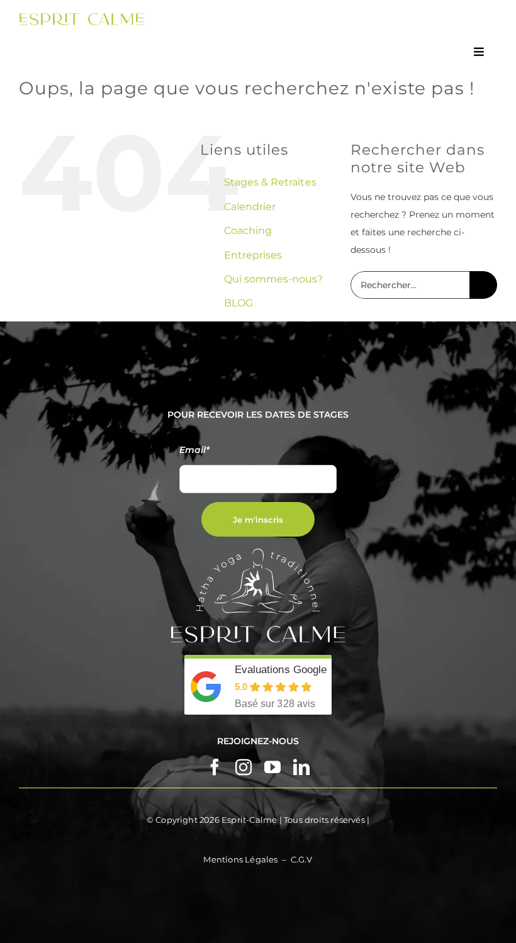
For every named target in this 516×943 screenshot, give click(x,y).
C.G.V (302, 859)
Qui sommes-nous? (273, 279)
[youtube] (272, 767)
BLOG (238, 303)
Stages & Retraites (270, 182)
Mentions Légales (240, 859)
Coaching (248, 231)
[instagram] (243, 767)
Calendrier (250, 207)
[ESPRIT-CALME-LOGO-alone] (82, 17)
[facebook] (214, 767)
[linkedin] (301, 767)
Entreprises (253, 255)
